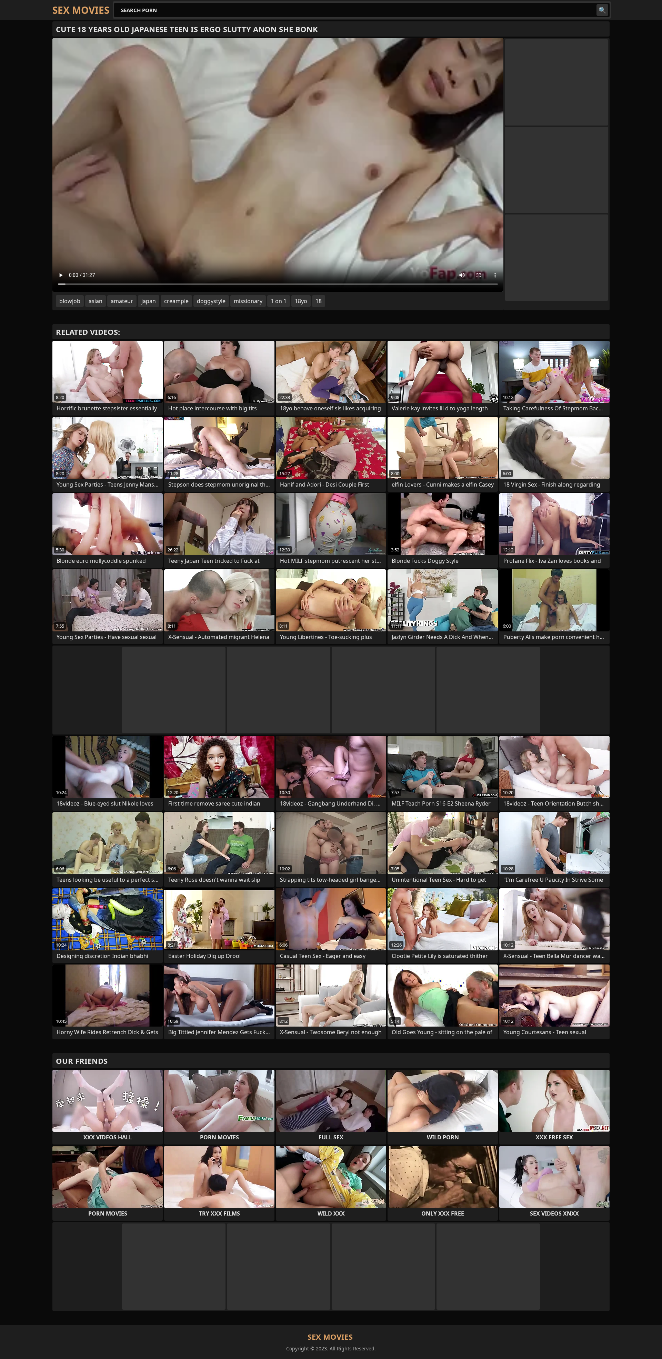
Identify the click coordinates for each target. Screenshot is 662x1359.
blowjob (69, 301)
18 (318, 301)
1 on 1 (279, 301)
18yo (301, 301)
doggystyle (211, 301)
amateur (122, 301)
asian (95, 301)
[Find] (602, 10)
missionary (248, 301)
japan (148, 301)
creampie (176, 301)
